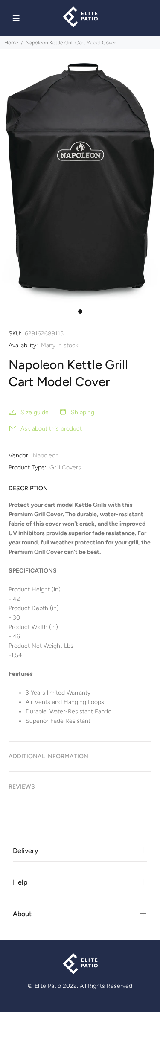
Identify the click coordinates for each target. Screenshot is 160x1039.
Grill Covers (65, 467)
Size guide (34, 412)
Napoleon (46, 455)
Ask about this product (51, 428)
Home (11, 43)
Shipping (82, 412)
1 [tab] (80, 311)
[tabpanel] (80, 184)
